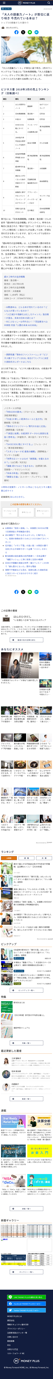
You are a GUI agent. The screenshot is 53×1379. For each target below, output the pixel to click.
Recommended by (41, 843)
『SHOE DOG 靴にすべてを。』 (20, 444)
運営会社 (10, 1320)
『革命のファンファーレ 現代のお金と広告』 (26, 426)
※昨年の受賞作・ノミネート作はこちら (19, 487)
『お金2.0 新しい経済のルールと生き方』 (25, 418)
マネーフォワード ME (15, 1353)
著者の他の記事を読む (27, 640)
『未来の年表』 (13, 473)
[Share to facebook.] (16, 32)
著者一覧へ (26, 1099)
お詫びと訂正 (12, 1349)
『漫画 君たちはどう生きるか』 (20, 465)
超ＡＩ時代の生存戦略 (14, 276)
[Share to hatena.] (36, 32)
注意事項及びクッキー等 (17, 1332)
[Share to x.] (23, 32)
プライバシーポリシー (16, 1328)
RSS (9, 1345)
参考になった (26, 512)
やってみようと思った (10, 512)
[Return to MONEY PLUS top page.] (26, 2)
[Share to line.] (30, 32)
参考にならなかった (43, 512)
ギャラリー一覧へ (26, 1272)
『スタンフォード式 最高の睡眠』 (21, 451)
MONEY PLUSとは (14, 1316)
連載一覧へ (26, 1209)
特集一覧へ (26, 1043)
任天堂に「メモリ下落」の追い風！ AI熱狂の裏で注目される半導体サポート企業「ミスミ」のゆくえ (26, 549)
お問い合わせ (12, 1337)
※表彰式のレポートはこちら (17, 361)
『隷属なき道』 (13, 476)
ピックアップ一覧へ (27, 990)
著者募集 (10, 1341)
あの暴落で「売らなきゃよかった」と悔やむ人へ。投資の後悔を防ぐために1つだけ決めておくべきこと (27, 538)
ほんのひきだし (17, 496)
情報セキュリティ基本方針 (18, 1324)
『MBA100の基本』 (14, 411)
